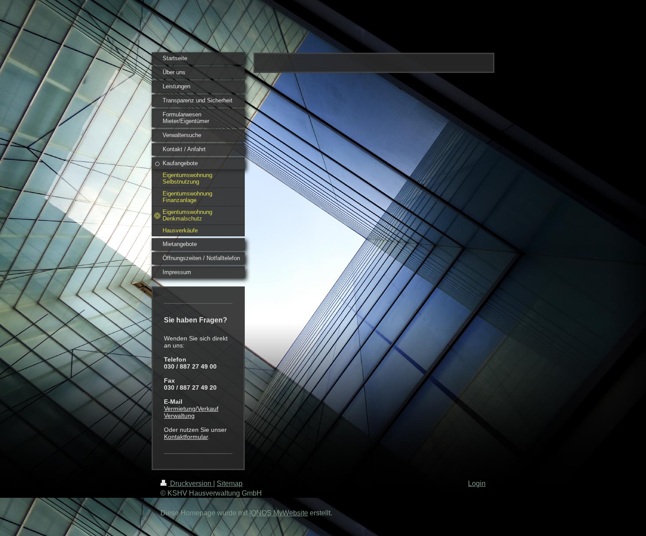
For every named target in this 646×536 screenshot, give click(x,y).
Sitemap (230, 483)
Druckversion (190, 483)
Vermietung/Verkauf (191, 408)
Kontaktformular (186, 436)
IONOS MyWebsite (278, 513)
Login (477, 483)
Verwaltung (179, 415)
